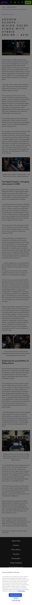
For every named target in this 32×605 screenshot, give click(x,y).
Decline (16, 598)
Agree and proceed (15, 595)
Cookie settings (16, 600)
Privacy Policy (21, 591)
